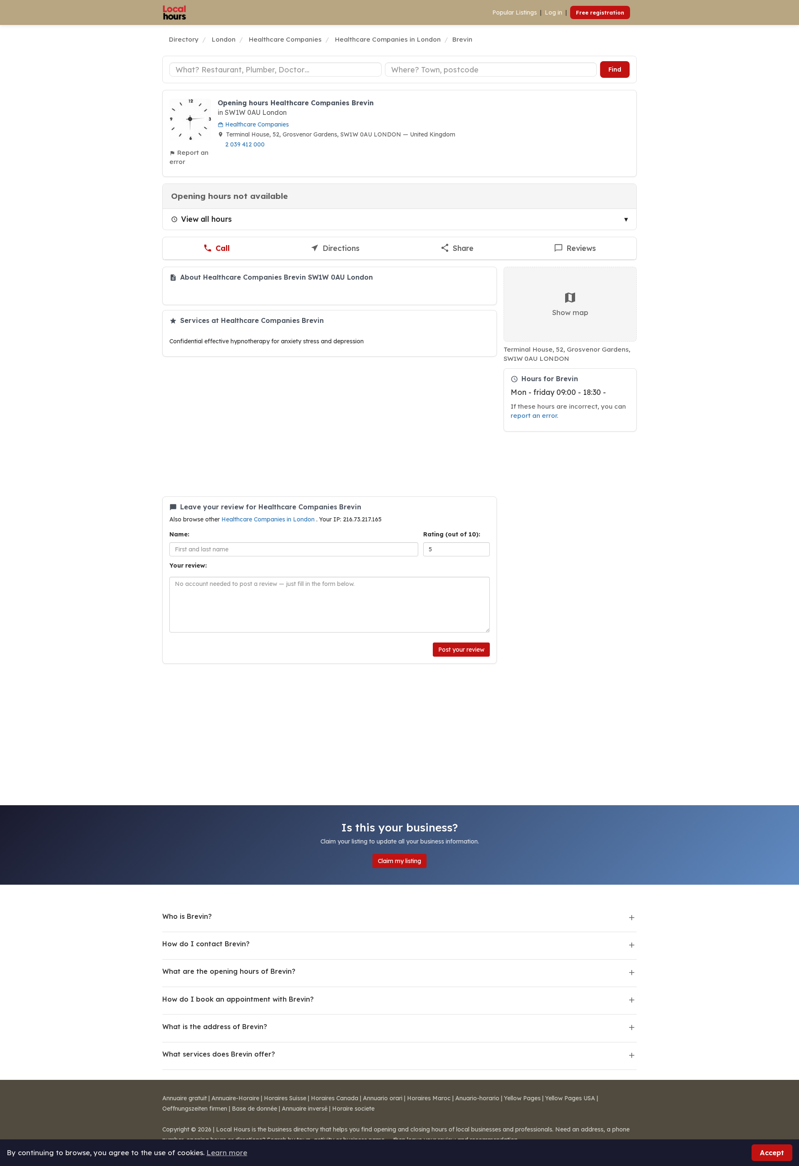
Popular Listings (514, 12)
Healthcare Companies (256, 124)
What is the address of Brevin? (214, 1026)
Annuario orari (382, 1098)
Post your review (461, 649)
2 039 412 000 (245, 144)
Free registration (600, 12)
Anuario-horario (477, 1098)
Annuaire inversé (305, 1108)
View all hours (206, 218)
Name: (179, 534)
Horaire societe (353, 1108)
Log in (553, 12)
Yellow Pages (522, 1098)
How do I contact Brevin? (206, 944)
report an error (534, 415)
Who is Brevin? (187, 916)
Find (614, 69)
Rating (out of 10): (451, 534)
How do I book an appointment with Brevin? (238, 999)
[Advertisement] (329, 426)
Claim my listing (399, 861)
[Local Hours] (174, 12)
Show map (570, 312)
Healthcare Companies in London (268, 519)
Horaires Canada (334, 1098)
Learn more (226, 1152)
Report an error (188, 157)
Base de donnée (254, 1108)
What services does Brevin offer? (218, 1054)
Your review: (188, 565)
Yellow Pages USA (570, 1098)
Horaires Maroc (429, 1098)
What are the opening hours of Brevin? (228, 971)
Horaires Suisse (285, 1098)
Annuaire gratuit (184, 1098)
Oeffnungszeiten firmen (194, 1108)
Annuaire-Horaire (235, 1098)
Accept (772, 1152)
